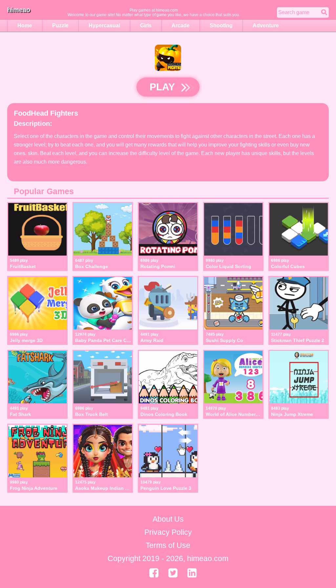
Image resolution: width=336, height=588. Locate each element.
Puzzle (60, 25)
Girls (146, 25)
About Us (168, 519)
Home (24, 25)
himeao (18, 9)
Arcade (181, 25)
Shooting (221, 25)
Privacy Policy (168, 532)
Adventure (266, 25)
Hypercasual (104, 25)
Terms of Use (168, 545)
